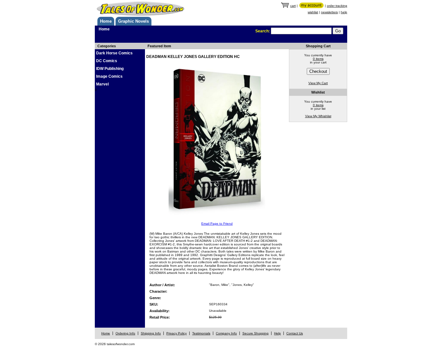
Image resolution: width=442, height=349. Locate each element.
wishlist (313, 12)
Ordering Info (125, 333)
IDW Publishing (110, 68)
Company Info (226, 333)
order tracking (337, 5)
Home (106, 21)
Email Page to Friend (217, 223)
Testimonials (201, 333)
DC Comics (106, 61)
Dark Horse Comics (114, 53)
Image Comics (109, 76)
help (344, 12)
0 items (318, 59)
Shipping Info (151, 333)
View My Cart (318, 83)
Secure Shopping (255, 333)
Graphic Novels (133, 21)
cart (293, 5)
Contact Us (294, 333)
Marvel (102, 84)
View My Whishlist (318, 116)
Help (277, 333)
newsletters (329, 12)
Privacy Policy (176, 333)
